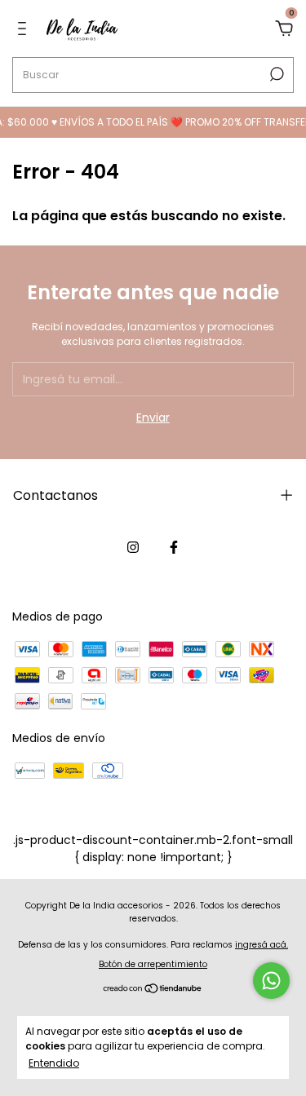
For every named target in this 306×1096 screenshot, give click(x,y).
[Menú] (25, 29)
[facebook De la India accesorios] (173, 547)
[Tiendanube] (153, 990)
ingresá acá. (261, 945)
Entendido (54, 1062)
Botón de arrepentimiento (153, 964)
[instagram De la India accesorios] (133, 547)
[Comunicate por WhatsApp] (271, 980)
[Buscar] (275, 74)
